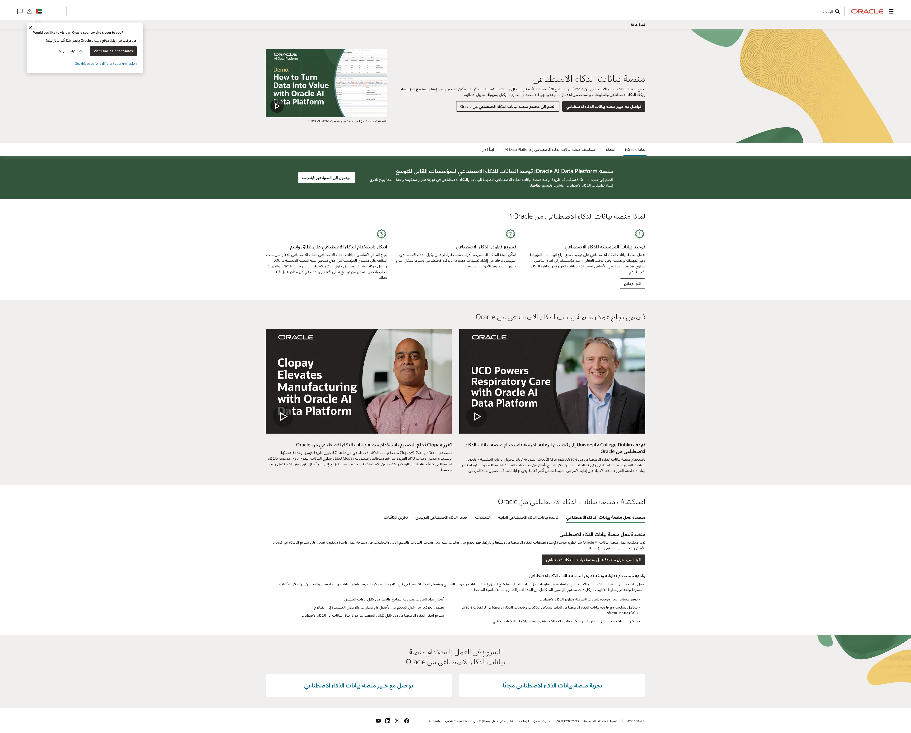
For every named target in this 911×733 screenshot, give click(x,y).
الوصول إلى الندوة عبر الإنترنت (325, 177)
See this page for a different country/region (106, 63)
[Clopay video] (359, 381)
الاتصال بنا (434, 721)
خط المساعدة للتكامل (457, 721)
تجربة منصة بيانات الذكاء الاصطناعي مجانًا (552, 685)
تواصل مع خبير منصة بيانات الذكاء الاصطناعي (603, 106)
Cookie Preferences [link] (567, 721)
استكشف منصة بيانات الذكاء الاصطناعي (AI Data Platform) (549, 149)
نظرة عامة (638, 24)
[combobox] (455, 11)
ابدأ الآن (488, 149)
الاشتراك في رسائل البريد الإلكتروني (494, 721)
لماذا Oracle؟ (635, 149)
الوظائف (524, 721)
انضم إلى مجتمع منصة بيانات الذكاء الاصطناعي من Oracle (507, 106)
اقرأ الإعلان (632, 283)
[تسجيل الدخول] (29, 11)
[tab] (606, 517)
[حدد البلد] (39, 11)
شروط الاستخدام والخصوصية (600, 721)
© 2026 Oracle (636, 721)
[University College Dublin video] (552, 381)
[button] (891, 11)
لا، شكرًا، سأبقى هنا (69, 51)
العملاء (610, 149)
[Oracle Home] (867, 11)
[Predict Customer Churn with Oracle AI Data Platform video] (326, 83)
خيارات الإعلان (542, 721)
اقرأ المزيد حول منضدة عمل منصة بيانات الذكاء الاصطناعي (593, 559)
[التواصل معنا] (20, 11)
